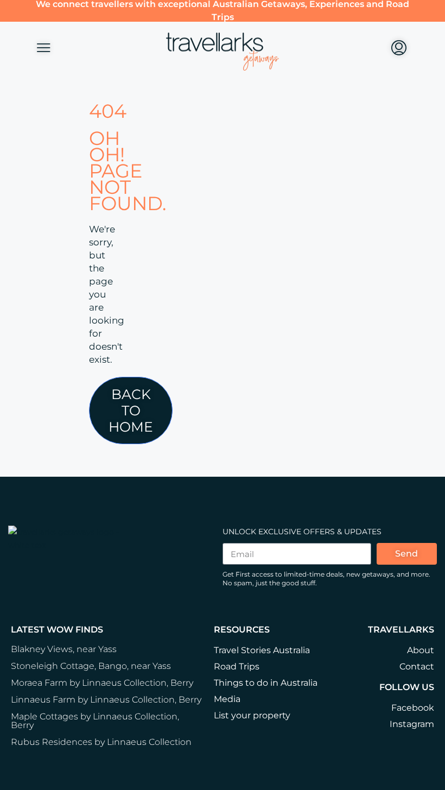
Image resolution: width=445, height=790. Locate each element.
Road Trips (236, 666)
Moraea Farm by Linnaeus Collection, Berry (102, 683)
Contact (416, 666)
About (420, 650)
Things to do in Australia (265, 683)
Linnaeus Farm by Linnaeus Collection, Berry (106, 699)
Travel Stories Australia (262, 650)
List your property (252, 715)
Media (227, 699)
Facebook (412, 708)
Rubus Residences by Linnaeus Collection (101, 742)
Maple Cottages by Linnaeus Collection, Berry (95, 720)
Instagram (412, 724)
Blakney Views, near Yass (64, 649)
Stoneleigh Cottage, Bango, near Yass (91, 666)
